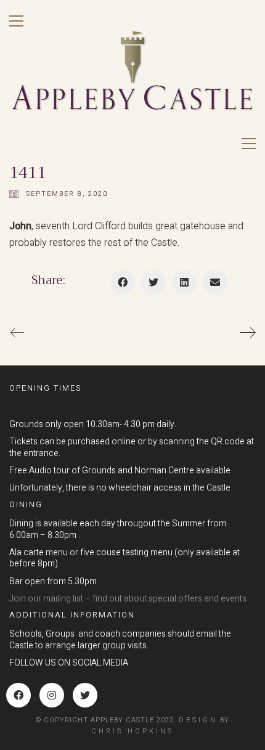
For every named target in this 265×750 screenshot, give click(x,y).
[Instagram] (51, 695)
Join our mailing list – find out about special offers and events (128, 599)
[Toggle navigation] (16, 21)
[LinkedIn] (184, 282)
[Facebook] (122, 282)
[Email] (215, 282)
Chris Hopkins (132, 731)
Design (198, 720)
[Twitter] (153, 282)
